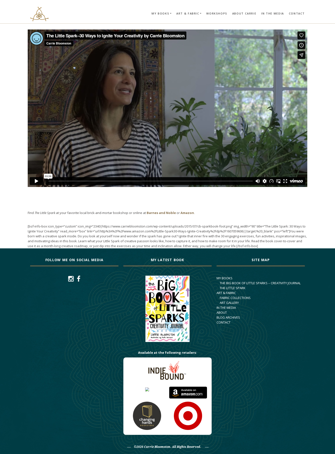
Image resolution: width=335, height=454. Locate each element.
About (222, 312)
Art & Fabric (187, 13)
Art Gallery (229, 302)
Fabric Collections (235, 298)
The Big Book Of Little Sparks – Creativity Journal (260, 283)
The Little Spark (232, 288)
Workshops (216, 13)
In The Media (272, 13)
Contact (297, 13)
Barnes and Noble (161, 213)
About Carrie (244, 13)
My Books (160, 13)
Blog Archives (228, 317)
